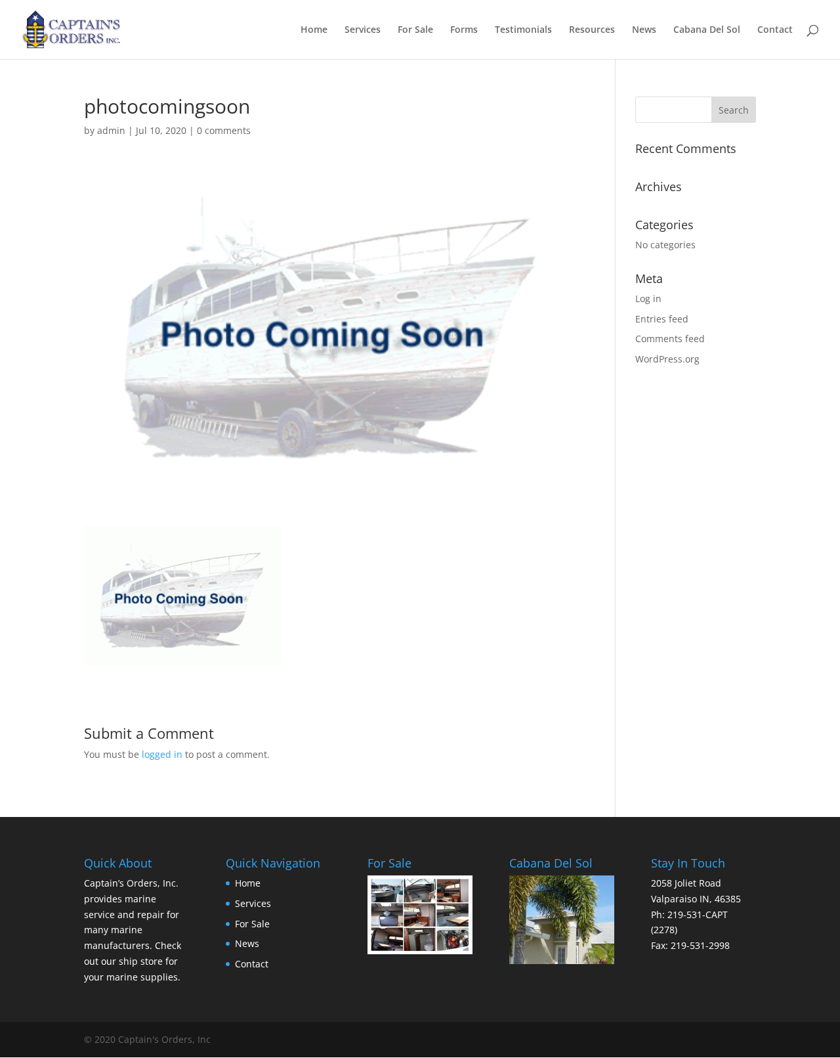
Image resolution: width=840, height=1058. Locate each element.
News (644, 30)
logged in (162, 754)
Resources (592, 30)
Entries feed (661, 319)
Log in (648, 298)
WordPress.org (667, 359)
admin (111, 130)
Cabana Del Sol (706, 30)
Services (363, 30)
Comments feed (670, 338)
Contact (775, 30)
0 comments (224, 130)
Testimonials (523, 30)
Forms (464, 30)
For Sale (415, 30)
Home (314, 30)
